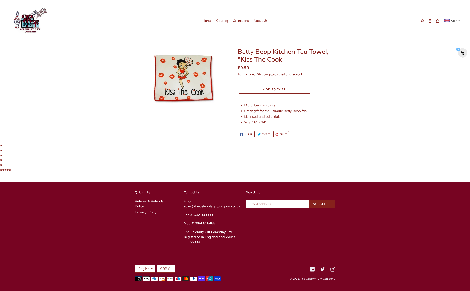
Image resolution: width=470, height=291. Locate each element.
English (144, 269)
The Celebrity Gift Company (317, 278)
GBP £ (165, 269)
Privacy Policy (145, 212)
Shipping (263, 74)
